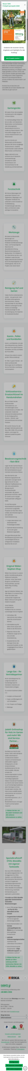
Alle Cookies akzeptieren (14, 1069)
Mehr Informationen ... (14, 1059)
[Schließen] (25, 5)
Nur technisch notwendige (14, 1065)
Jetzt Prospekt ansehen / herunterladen (15, 58)
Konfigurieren (14, 1062)
